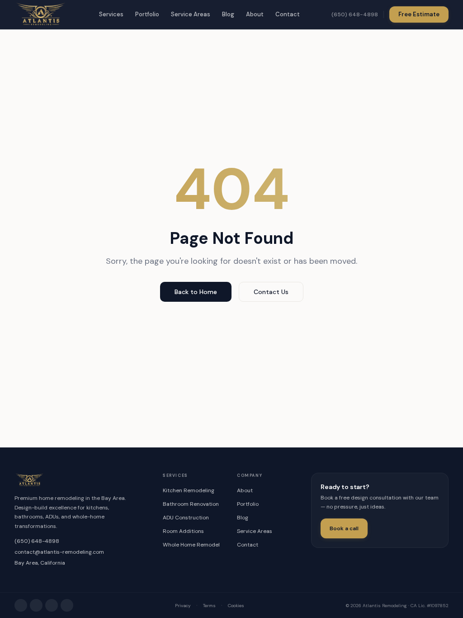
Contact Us (271, 292)
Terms (209, 605)
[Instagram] (20, 605)
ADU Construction (186, 517)
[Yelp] (51, 605)
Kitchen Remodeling (188, 490)
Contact (287, 14)
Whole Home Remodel (191, 544)
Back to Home (196, 292)
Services (111, 14)
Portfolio (147, 14)
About (255, 14)
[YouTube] (67, 605)
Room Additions (183, 531)
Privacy (183, 605)
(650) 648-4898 (354, 14)
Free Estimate (418, 14)
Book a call (344, 528)
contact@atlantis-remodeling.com (59, 552)
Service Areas (190, 14)
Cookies (236, 605)
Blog (228, 14)
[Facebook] (36, 605)
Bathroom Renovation (191, 504)
